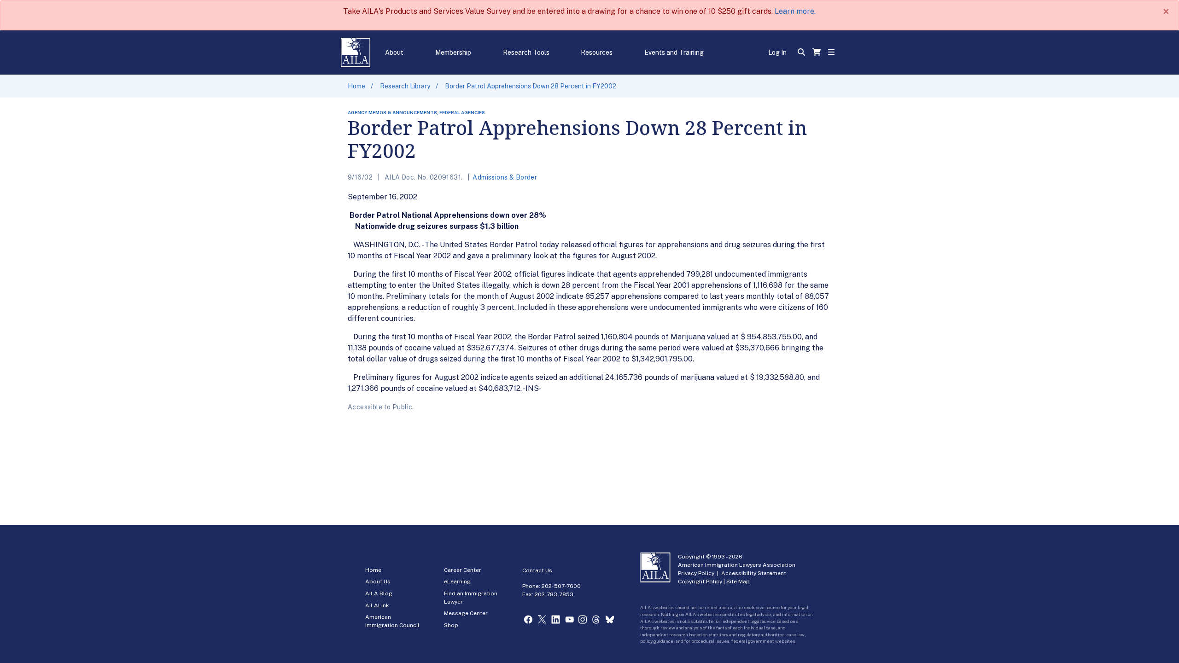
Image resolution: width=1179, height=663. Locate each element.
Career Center (462, 570)
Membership (453, 52)
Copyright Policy (700, 581)
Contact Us (537, 570)
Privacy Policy (696, 573)
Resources (597, 52)
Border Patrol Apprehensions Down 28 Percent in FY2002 (530, 86)
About (394, 52)
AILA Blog (378, 593)
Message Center (466, 613)
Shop (451, 625)
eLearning (457, 581)
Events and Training (674, 52)
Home (356, 86)
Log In (777, 52)
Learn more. (795, 11)
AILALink (377, 605)
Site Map (738, 581)
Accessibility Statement (753, 573)
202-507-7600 (561, 586)
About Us (378, 581)
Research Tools (526, 52)
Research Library (405, 86)
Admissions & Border (505, 177)
